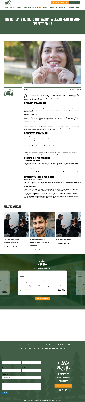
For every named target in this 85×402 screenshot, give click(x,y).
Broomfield (55, 348)
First (3, 364)
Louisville (62, 348)
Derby (34, 348)
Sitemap (59, 400)
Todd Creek (40, 348)
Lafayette (48, 348)
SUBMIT (5, 393)
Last (23, 364)
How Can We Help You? (7, 374)
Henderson (23, 348)
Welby (30, 348)
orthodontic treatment (62, 163)
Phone (4, 367)
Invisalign (44, 126)
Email (23, 367)
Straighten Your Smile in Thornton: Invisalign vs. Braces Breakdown (39, 243)
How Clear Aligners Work (63, 240)
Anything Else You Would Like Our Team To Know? (13, 381)
